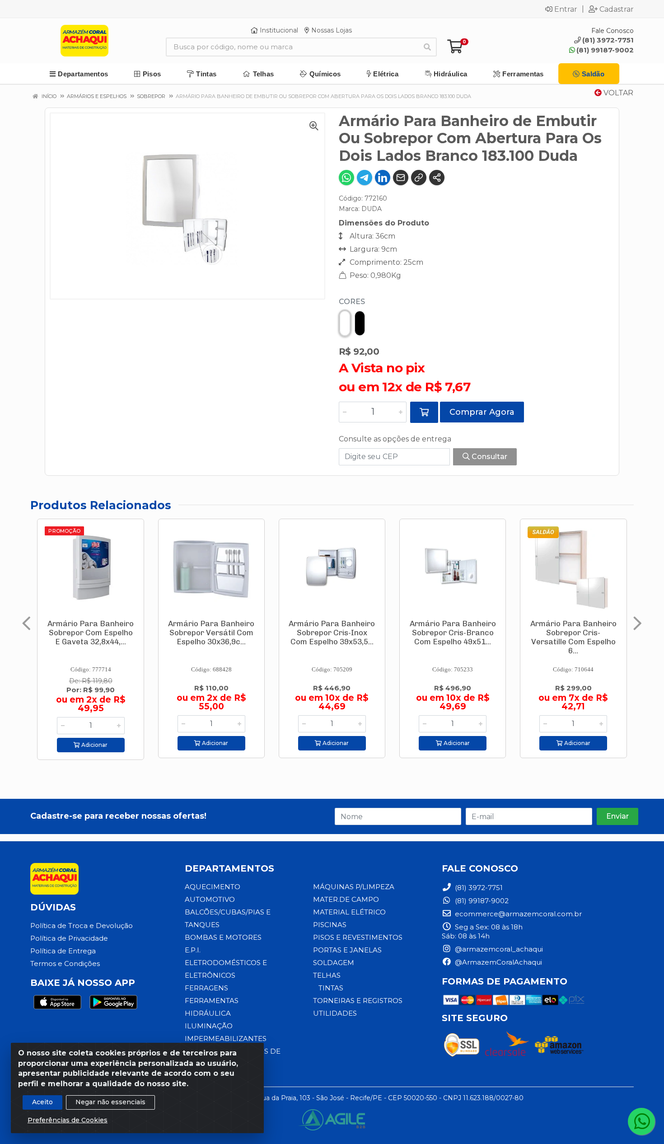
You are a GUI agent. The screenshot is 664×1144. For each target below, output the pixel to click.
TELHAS (327, 975)
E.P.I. (193, 950)
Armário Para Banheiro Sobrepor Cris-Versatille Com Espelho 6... (573, 637)
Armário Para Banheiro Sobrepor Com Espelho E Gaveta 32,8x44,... (90, 632)
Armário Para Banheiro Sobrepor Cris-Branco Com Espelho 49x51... (453, 632)
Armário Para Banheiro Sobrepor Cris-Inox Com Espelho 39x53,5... (332, 632)
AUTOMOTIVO (210, 899)
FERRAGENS (206, 988)
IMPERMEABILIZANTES (226, 1038)
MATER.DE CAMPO (346, 899)
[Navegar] (26, 623)
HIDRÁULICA (208, 1013)
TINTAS (330, 988)
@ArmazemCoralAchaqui (497, 962)
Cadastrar (616, 9)
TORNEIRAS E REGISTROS (357, 1000)
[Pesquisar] (427, 47)
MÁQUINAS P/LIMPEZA (353, 886)
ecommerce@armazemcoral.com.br (517, 914)
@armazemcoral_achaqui (498, 949)
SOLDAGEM (333, 962)
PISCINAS (329, 924)
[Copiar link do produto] (418, 177)
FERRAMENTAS (211, 1000)
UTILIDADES (335, 1013)
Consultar (488, 456)
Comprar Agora (481, 412)
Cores (352, 301)
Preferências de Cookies (68, 1120)
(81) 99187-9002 (605, 50)
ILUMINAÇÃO (209, 1026)
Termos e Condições (65, 963)
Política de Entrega (63, 951)
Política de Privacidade (69, 938)
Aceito (42, 1102)
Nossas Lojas (330, 30)
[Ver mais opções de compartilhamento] (436, 177)
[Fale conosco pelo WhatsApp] (641, 1121)
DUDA (371, 209)
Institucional (278, 30)
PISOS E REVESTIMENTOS (357, 937)
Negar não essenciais (110, 1102)
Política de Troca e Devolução (81, 925)
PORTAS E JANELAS (347, 950)
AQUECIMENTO (212, 886)
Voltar (617, 93)
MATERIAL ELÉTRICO (349, 912)
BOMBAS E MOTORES (223, 937)
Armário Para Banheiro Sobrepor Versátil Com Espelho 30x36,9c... (211, 632)
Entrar (565, 9)
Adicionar (94, 744)
